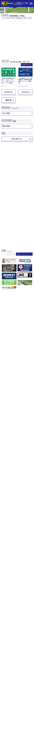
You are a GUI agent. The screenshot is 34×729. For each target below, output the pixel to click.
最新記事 (8, 100)
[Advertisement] (17, 39)
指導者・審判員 (10, 18)
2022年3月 (25, 92)
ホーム (3, 18)
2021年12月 (8, 92)
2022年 (30, 18)
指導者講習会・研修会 (21, 18)
